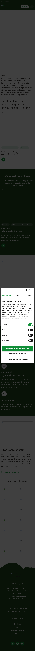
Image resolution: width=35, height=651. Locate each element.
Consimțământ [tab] (6, 295)
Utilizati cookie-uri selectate (17, 353)
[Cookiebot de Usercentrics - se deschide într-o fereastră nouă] (25, 290)
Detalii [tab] (18, 295)
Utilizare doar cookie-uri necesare (18, 359)
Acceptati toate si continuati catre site (17, 348)
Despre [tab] (29, 295)
